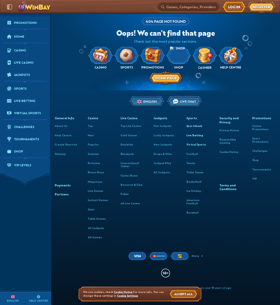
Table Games (97, 218)
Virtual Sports (196, 144)
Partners (62, 194)
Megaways (95, 181)
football (192, 154)
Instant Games (98, 200)
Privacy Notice (229, 130)
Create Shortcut (66, 144)
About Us (61, 126)
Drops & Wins (163, 154)
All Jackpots (96, 228)
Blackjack (127, 154)
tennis (190, 163)
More (195, 256)
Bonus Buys (96, 172)
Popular (93, 144)
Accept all (183, 294)
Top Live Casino (131, 126)
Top (90, 126)
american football (193, 201)
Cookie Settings (127, 295)
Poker (125, 194)
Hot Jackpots (163, 126)
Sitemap (60, 154)
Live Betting (194, 135)
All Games (95, 237)
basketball (193, 181)
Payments (63, 185)
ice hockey (193, 191)
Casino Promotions (260, 127)
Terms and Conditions (227, 187)
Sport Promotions (260, 140)
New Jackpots (163, 144)
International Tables (130, 164)
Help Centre (63, 135)
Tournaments (261, 169)
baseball (192, 212)
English (150, 101)
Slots (91, 209)
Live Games (95, 191)
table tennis (194, 172)
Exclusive (94, 163)
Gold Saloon (129, 135)
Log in (234, 7)
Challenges (260, 150)
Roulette (127, 144)
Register (261, 7)
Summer (93, 154)
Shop (255, 160)
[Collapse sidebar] (10, 7)
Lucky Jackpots (164, 135)
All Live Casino (130, 203)
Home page (166, 78)
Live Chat (188, 101)
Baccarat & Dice (131, 184)
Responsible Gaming (227, 141)
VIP (254, 178)
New (91, 135)
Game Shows (129, 175)
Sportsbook (194, 126)
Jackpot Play (162, 163)
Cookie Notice (228, 152)
